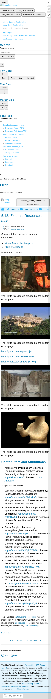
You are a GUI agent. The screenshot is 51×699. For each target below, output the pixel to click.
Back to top (6, 633)
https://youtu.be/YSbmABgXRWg (18, 361)
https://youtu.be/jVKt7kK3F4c (23, 583)
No (15, 655)
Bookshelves (29, 209)
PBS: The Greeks (14, 247)
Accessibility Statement (20, 686)
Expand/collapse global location (48, 208)
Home (13, 209)
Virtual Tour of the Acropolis (19, 243)
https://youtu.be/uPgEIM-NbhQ (21, 497)
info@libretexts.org (20, 689)
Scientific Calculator (13, 143)
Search (5, 696)
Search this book (7, 48)
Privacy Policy (27, 683)
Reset (4, 74)
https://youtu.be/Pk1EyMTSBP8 (17, 356)
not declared (20, 623)
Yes (6, 655)
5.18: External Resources (25, 617)
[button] (9, 162)
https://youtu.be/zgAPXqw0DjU (21, 603)
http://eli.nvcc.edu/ (14, 477)
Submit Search (8, 56)
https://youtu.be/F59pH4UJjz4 (16, 351)
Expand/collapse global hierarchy (4, 209)
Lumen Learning (17, 229)
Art (44, 209)
